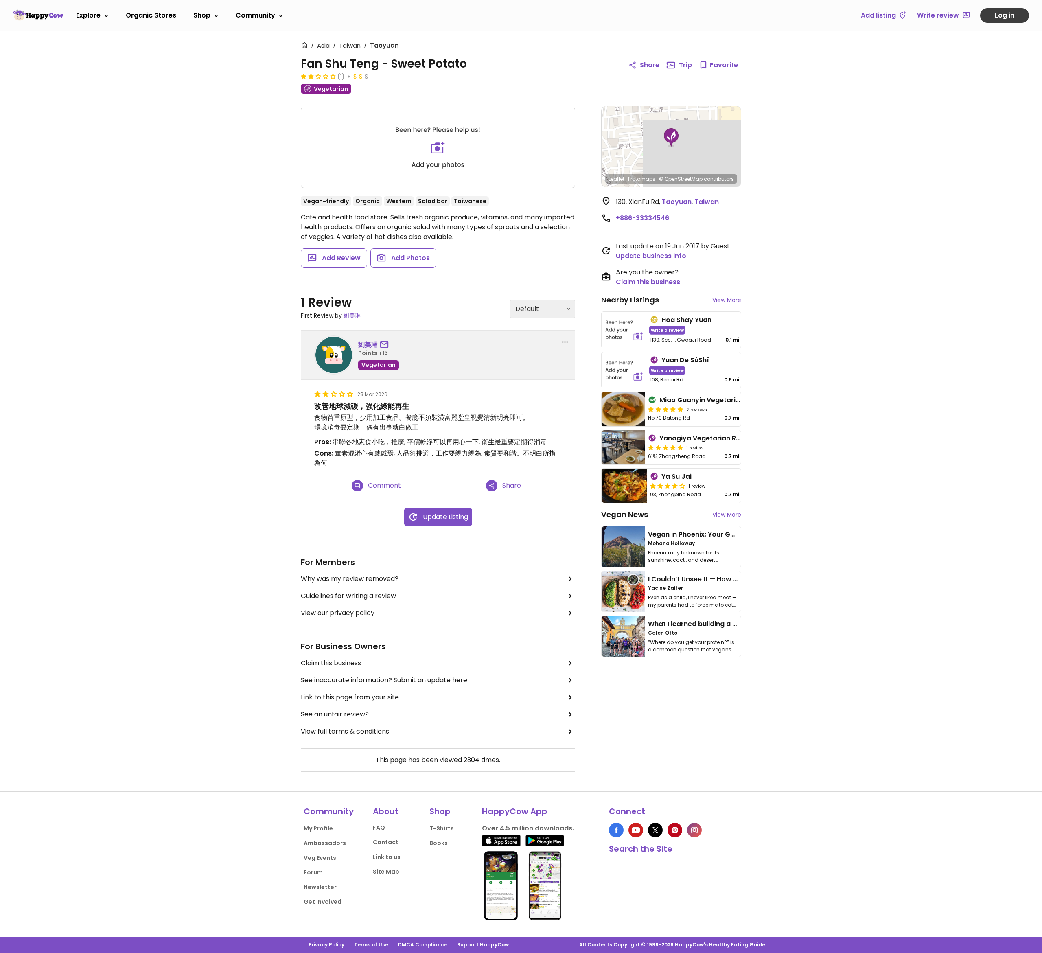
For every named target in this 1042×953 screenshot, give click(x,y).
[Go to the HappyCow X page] (655, 830)
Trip (685, 65)
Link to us (387, 857)
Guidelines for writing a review (348, 595)
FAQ (379, 828)
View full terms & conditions (345, 731)
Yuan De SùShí (685, 360)
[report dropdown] (565, 342)
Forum (313, 872)
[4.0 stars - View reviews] (667, 485)
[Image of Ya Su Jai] (624, 486)
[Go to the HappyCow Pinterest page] (675, 830)
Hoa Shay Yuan (686, 319)
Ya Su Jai (676, 476)
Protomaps (641, 178)
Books (438, 843)
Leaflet (616, 178)
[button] (671, 137)
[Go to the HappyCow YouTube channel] (635, 830)
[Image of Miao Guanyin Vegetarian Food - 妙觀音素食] (623, 409)
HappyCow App (514, 811)
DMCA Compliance (422, 944)
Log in (1004, 15)
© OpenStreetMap (681, 178)
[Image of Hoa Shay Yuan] (624, 330)
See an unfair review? (335, 714)
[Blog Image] (623, 546)
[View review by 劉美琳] (333, 355)
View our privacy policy (337, 613)
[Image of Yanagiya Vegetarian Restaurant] (623, 447)
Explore (88, 15)
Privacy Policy (326, 944)
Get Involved (322, 902)
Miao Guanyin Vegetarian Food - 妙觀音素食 (730, 400)
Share (649, 65)
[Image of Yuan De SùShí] (624, 370)
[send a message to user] (386, 345)
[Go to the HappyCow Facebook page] (616, 830)
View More (726, 300)
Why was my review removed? (349, 578)
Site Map (386, 872)
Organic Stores (151, 15)
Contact (385, 842)
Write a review (667, 330)
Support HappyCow (483, 944)
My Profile (318, 828)
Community (255, 15)
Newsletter (320, 887)
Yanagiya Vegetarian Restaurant (714, 438)
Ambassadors (325, 843)
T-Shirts (441, 828)
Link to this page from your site (350, 697)
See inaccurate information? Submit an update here (384, 680)
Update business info (651, 256)
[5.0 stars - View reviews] (665, 409)
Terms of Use (371, 944)
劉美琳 (352, 315)
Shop (201, 15)
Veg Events (320, 858)
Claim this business (331, 663)
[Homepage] (38, 15)
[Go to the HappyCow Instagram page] (694, 830)
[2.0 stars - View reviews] (318, 76)
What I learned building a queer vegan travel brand (733, 624)
